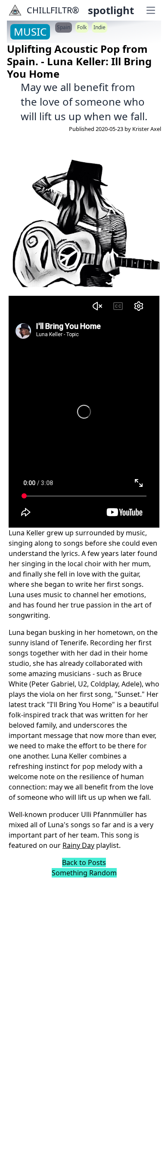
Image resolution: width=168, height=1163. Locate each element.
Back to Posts (84, 862)
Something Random (84, 873)
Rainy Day (78, 845)
